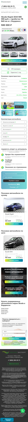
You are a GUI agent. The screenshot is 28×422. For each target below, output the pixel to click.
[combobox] (14, 173)
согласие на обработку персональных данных (11, 376)
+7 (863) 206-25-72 (8, 6)
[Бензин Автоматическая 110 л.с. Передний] (14, 205)
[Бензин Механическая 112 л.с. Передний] (14, 242)
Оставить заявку (14, 223)
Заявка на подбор (14, 281)
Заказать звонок (19, 106)
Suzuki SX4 (9, 252)
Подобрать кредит (14, 180)
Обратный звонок (14, 363)
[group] (14, 42)
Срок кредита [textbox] (8, 177)
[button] (25, 42)
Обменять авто (14, 293)
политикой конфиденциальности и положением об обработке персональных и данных (14, 342)
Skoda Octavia (4, 308)
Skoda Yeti (3, 313)
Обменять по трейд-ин (14, 64)
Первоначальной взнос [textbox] (11, 173)
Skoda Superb (4, 311)
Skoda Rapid (9, 214)
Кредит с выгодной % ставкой (14, 60)
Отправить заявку (14, 338)
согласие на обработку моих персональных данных (13, 344)
